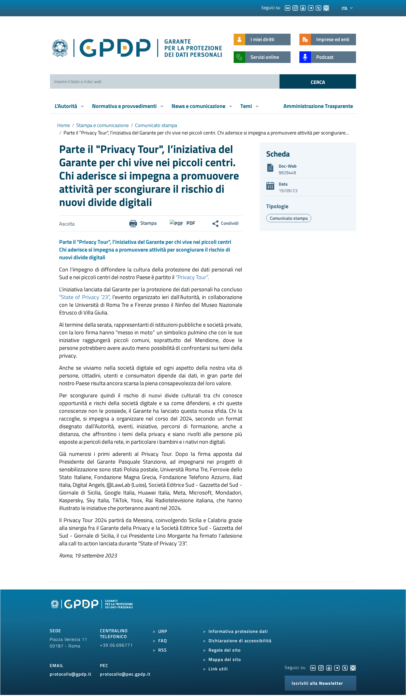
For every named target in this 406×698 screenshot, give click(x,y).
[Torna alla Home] (137, 47)
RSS (162, 650)
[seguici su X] (318, 7)
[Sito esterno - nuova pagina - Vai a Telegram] (337, 667)
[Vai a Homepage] (92, 610)
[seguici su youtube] (303, 7)
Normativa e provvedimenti (125, 106)
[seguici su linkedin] (287, 7)
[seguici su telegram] (310, 7)
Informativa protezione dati (238, 631)
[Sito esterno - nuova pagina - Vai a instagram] (321, 667)
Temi (246, 106)
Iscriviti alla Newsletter (317, 683)
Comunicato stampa (156, 125)
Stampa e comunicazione (102, 125)
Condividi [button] (230, 223)
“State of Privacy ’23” (84, 297)
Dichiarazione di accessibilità (240, 640)
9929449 (287, 172)
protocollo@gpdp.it (70, 674)
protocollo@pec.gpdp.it (125, 674)
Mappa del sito (225, 659)
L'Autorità (66, 106)
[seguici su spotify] (326, 7)
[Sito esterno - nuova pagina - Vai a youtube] (329, 667)
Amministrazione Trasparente (318, 106)
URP (162, 631)
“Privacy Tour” (192, 277)
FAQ (162, 640)
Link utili (218, 668)
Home (63, 125)
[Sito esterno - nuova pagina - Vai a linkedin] (313, 667)
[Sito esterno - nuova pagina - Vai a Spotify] (353, 667)
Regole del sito (225, 650)
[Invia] (318, 81)
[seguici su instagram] (295, 7)
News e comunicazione (199, 106)
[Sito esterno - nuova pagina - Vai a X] (345, 667)
